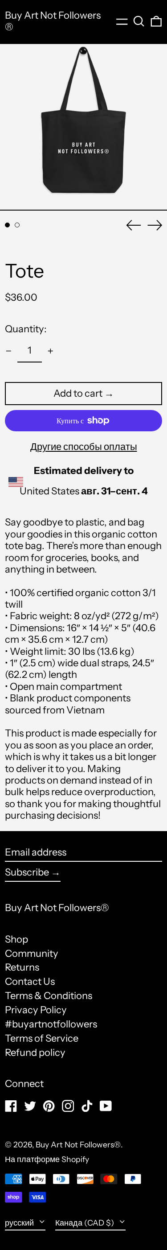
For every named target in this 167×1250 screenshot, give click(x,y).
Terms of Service (41, 1038)
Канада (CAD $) (85, 1222)
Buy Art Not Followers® (53, 21)
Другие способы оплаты (83, 447)
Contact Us (30, 981)
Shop (16, 939)
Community (31, 953)
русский (20, 1222)
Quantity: (26, 329)
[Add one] (50, 351)
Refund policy (35, 1053)
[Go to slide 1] (7, 225)
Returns (22, 967)
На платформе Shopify (47, 1159)
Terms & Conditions (48, 996)
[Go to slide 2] (17, 225)
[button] (139, 21)
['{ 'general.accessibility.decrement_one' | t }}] (8, 351)
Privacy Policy (36, 1010)
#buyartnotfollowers (51, 1024)
